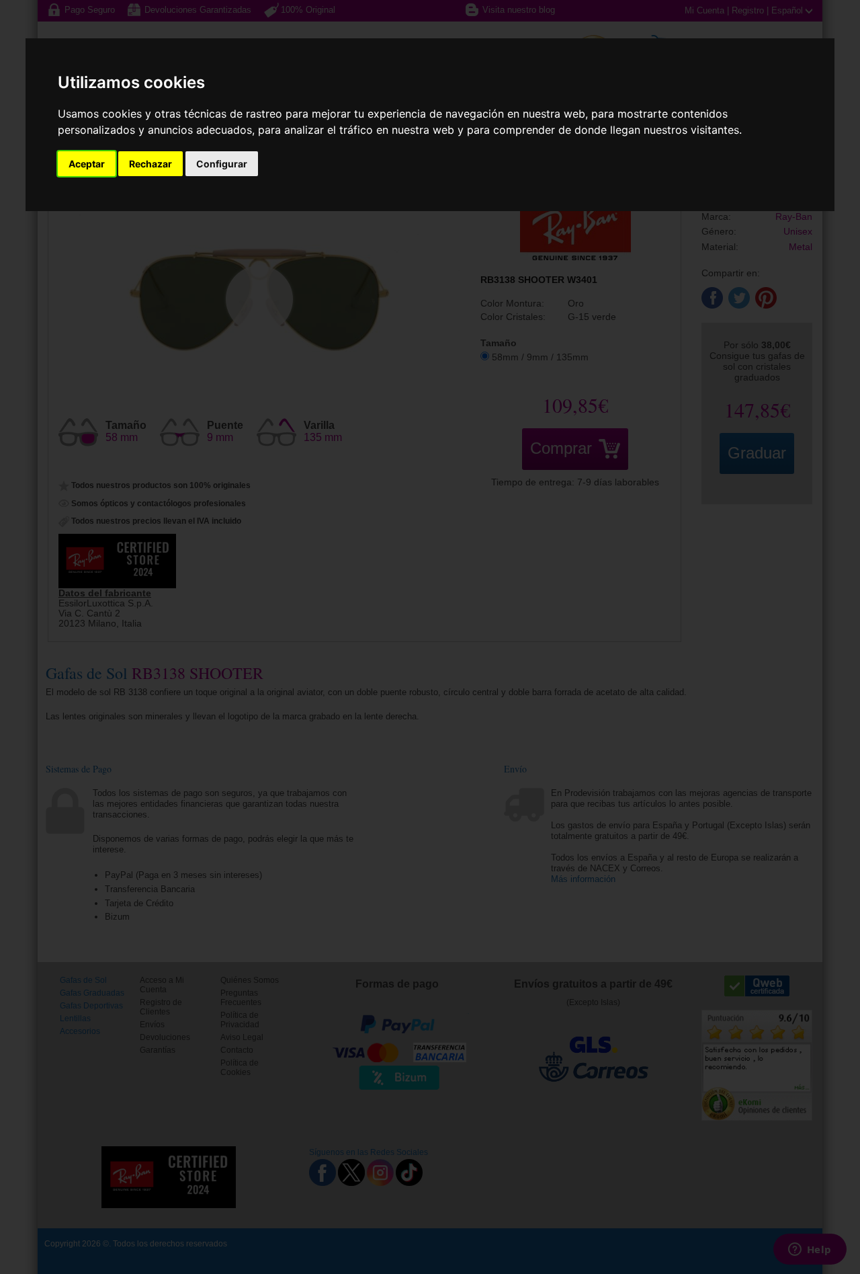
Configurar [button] (221, 163)
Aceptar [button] (87, 163)
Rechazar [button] (150, 163)
